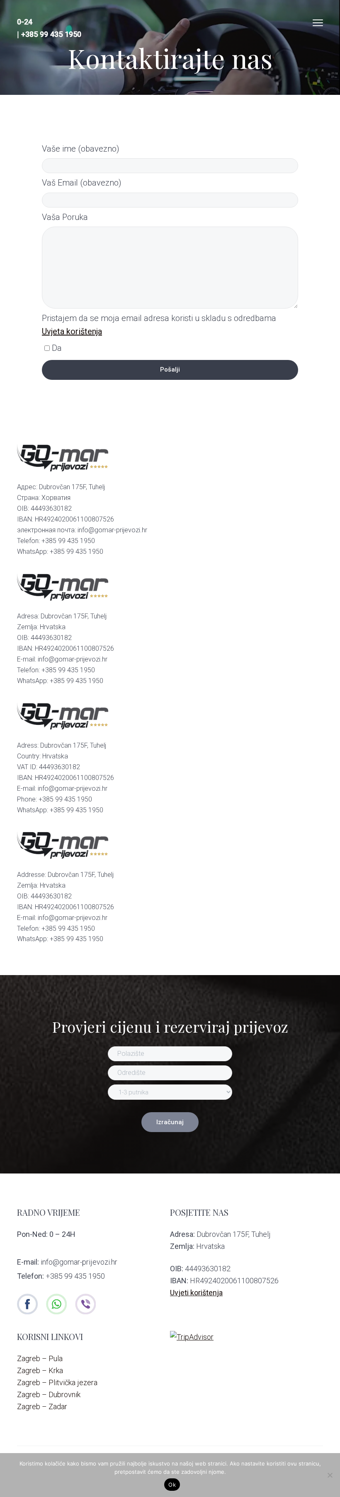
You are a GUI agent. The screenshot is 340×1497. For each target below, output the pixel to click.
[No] (329, 1475)
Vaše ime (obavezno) (80, 149)
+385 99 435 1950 (51, 34)
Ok (172, 1484)
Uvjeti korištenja (196, 1292)
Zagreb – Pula (40, 1358)
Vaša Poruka (65, 217)
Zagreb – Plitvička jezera (57, 1382)
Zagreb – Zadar (42, 1406)
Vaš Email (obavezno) (81, 183)
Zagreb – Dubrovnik (48, 1394)
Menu (318, 23)
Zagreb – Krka (40, 1370)
